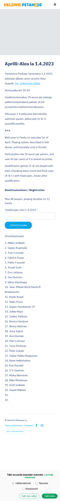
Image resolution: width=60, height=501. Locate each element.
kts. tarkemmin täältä (27, 83)
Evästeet (28, 425)
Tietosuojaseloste (13, 425)
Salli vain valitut (29, 496)
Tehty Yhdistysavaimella (14, 431)
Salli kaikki (49, 496)
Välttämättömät (23, 483)
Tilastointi (43, 483)
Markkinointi (32, 488)
